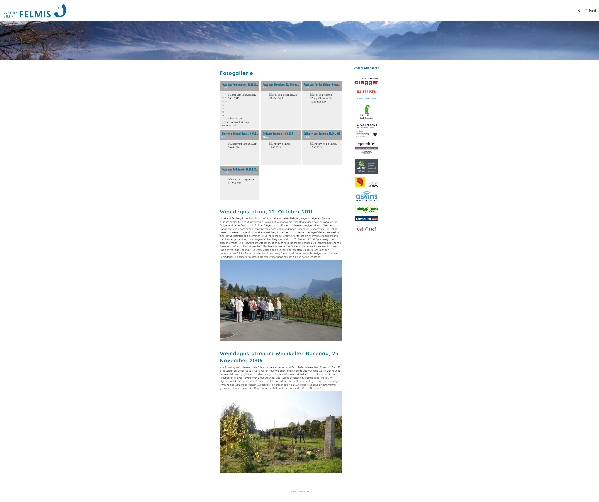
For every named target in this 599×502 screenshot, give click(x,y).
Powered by (294, 491)
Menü (592, 10)
